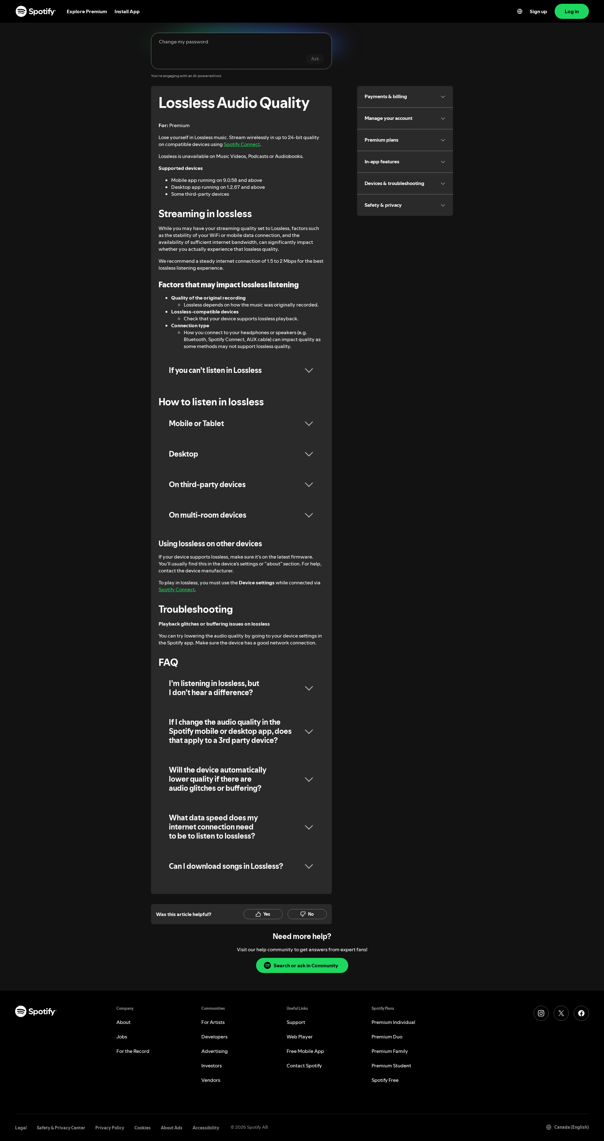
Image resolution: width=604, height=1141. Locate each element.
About (123, 1022)
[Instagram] (541, 1013)
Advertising (214, 1051)
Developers (214, 1036)
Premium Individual (393, 1022)
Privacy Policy (109, 1128)
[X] (561, 1013)
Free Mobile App (305, 1051)
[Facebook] (581, 1013)
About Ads (171, 1128)
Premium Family (390, 1051)
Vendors (210, 1079)
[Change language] (519, 11)
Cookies (142, 1128)
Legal (21, 1128)
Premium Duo (387, 1036)
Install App (127, 11)
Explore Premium (87, 11)
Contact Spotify (304, 1065)
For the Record (132, 1051)
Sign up (538, 11)
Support (296, 1022)
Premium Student (391, 1065)
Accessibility (206, 1128)
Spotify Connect (242, 144)
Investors (211, 1065)
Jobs (121, 1036)
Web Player (300, 1036)
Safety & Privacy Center (61, 1128)
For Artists (213, 1022)
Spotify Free (385, 1079)
